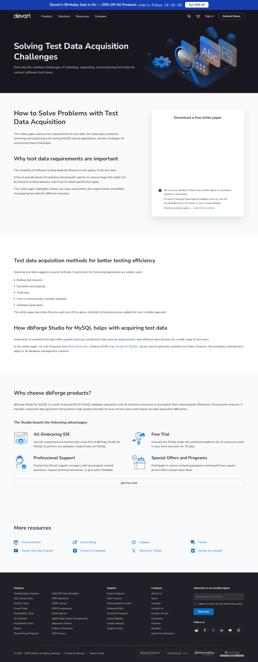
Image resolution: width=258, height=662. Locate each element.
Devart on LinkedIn (210, 551)
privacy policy (235, 603)
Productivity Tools (24, 623)
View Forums (114, 598)
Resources (82, 16)
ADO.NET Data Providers (65, 593)
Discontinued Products (26, 633)
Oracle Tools (21, 608)
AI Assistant (20, 618)
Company (101, 16)
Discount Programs (117, 613)
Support (145, 542)
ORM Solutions (60, 598)
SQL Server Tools (23, 598)
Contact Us (157, 608)
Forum (203, 542)
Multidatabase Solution (26, 593)
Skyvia (17, 628)
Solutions (64, 16)
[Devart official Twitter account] (213, 630)
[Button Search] (189, 16)
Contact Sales (231, 16)
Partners (156, 623)
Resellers (156, 628)
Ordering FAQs (115, 608)
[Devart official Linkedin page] (221, 630)
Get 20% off (197, 5)
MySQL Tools (21, 603)
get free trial (129, 483)
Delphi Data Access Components (70, 618)
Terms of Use (97, 653)
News (154, 598)
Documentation (31, 542)
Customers (157, 618)
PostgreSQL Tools (24, 613)
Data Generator (78, 346)
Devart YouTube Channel (37, 551)
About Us (156, 593)
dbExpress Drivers (62, 623)
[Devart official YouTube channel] (230, 630)
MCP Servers (59, 633)
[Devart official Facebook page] (205, 630)
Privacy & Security (75, 653)
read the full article (204, 208)
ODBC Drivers (59, 603)
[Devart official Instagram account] (238, 630)
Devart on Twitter (151, 551)
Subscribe (203, 611)
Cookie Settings (115, 623)
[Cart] (198, 16)
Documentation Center (119, 603)
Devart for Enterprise (162, 633)
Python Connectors (62, 628)
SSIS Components (62, 608)
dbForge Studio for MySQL (121, 346)
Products (46, 16)
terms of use (216, 603)
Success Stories (159, 613)
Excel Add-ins (59, 613)
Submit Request (115, 593)
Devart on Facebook (93, 551)
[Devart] (26, 16)
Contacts (156, 603)
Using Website (115, 618)
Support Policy (115, 628)
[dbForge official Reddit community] (196, 630)
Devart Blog (88, 542)
